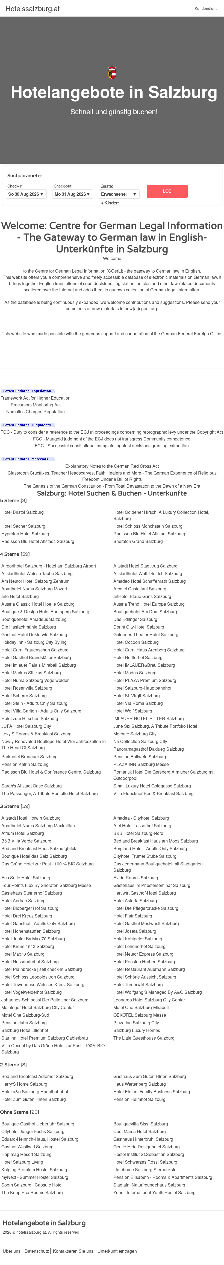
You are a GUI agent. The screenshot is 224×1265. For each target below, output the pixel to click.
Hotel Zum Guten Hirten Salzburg (33, 1099)
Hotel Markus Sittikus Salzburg (31, 672)
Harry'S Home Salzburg (24, 1084)
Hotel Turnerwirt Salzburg (138, 984)
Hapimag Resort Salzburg (26, 1154)
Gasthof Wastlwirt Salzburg (27, 1146)
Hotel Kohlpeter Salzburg (137, 938)
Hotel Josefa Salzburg (134, 931)
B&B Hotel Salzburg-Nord (138, 833)
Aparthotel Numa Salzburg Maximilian (38, 825)
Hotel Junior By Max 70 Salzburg (33, 938)
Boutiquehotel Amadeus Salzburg (34, 619)
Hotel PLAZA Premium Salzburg (144, 680)
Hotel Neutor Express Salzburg (143, 954)
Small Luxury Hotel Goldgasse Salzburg (152, 786)
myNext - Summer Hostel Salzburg (34, 1177)
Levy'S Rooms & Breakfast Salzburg (36, 733)
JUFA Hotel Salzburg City (26, 726)
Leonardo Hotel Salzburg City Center (149, 1000)
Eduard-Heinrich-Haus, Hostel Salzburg (39, 1139)
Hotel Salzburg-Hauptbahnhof (142, 688)
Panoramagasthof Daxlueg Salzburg (148, 749)
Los (167, 191)
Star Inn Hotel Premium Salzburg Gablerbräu (44, 1038)
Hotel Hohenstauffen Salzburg (30, 931)
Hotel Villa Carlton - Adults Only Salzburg (41, 711)
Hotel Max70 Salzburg (23, 954)
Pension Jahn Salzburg (24, 1022)
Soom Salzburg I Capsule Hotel (32, 1185)
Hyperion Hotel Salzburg (25, 533)
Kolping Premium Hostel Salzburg (34, 1169)
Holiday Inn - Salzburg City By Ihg (34, 642)
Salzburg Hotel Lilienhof (24, 1030)
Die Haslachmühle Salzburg (28, 627)
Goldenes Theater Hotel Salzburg (145, 634)
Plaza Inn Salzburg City (136, 1022)
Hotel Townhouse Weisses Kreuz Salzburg (42, 984)
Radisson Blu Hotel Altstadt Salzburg (149, 533)
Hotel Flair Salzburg (132, 916)
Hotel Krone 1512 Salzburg (27, 946)
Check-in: (15, 186)
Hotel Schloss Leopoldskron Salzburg (38, 977)
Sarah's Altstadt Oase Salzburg (31, 786)
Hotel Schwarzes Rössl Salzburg (145, 1162)
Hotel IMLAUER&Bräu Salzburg (144, 665)
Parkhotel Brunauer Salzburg (29, 756)
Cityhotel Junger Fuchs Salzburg (32, 1131)
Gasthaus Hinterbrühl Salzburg (143, 1139)
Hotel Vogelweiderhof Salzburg (31, 992)
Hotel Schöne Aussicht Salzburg (144, 977)
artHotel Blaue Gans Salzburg (142, 596)
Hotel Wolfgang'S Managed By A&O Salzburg (157, 992)
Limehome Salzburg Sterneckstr (144, 1169)
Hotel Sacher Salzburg (23, 526)
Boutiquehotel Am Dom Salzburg (145, 611)
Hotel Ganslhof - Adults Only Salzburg (38, 923)
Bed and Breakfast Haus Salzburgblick (38, 848)
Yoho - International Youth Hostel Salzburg (154, 1192)
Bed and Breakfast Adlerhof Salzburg (37, 1076)
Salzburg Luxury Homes (136, 1030)
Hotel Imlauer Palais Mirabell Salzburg (38, 665)
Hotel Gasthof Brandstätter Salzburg (36, 657)
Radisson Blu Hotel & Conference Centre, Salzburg (51, 772)
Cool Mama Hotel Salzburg (139, 1131)
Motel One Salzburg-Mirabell (141, 1007)
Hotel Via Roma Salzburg (138, 703)
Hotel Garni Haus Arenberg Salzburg (149, 650)
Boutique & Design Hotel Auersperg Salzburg (45, 611)
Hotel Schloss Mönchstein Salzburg (147, 526)
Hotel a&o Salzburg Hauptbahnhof (34, 1091)
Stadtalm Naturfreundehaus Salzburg (149, 1185)
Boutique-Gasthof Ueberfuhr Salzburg (37, 1124)
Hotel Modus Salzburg (135, 672)
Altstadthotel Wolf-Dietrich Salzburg (147, 573)
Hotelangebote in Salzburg (114, 91)
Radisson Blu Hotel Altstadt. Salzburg (37, 541)
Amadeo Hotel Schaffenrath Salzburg (149, 581)
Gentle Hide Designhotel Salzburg (146, 1146)
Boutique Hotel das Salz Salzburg (34, 856)
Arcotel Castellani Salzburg (139, 588)
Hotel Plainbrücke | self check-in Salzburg (41, 969)
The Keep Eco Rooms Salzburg (32, 1192)
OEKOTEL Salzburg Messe (139, 1015)
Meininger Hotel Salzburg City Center (37, 1007)
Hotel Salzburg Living (22, 1162)
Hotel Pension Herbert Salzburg (144, 961)
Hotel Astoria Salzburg (135, 900)
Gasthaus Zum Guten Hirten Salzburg (149, 1076)
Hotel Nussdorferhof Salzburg (30, 961)
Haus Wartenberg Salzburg (139, 1084)
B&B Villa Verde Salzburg (26, 841)
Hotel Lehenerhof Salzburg (139, 946)
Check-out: (63, 186)
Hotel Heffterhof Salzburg (138, 657)
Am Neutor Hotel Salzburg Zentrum (35, 581)
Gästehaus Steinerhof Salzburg (31, 893)
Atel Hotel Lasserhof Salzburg (142, 825)
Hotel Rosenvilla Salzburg (26, 688)
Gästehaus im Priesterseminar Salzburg (151, 885)
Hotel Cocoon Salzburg (136, 642)
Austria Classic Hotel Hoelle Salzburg (38, 604)
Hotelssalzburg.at (32, 8)
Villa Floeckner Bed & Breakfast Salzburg (153, 793)
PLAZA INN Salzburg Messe (141, 764)
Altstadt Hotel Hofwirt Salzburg (31, 818)
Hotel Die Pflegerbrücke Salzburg (145, 908)
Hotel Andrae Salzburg (23, 900)
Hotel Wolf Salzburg (132, 711)
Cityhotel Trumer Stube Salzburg (144, 856)
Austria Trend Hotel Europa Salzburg (149, 604)
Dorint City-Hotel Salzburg (138, 627)
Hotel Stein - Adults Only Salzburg (34, 703)
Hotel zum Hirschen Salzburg (29, 718)
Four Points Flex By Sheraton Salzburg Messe (46, 885)
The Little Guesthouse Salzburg (144, 1038)
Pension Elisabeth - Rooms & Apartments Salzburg (162, 1177)
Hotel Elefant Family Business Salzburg (151, 1091)
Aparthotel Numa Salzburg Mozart (34, 588)
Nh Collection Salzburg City (140, 741)
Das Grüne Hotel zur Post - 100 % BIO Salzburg (47, 864)
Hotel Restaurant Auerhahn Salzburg (149, 969)
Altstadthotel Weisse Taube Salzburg (37, 573)
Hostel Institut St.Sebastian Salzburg (148, 1154)
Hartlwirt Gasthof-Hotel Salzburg (144, 893)
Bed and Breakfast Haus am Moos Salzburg (155, 841)
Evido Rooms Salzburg (135, 877)
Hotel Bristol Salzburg (22, 512)
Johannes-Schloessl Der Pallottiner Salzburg (45, 1000)
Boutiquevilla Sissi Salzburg (140, 1124)
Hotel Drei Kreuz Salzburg (26, 916)
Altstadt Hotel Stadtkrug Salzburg (145, 566)
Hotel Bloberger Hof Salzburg (29, 908)
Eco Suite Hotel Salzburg (25, 877)
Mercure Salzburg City (135, 733)
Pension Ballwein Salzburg (139, 756)
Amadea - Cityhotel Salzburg (141, 818)
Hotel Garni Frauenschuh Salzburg (35, 650)
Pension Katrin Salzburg (25, 764)
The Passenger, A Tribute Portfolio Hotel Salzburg (49, 793)
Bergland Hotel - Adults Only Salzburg (150, 848)
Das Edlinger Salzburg (135, 619)
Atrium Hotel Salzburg (22, 833)
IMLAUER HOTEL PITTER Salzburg (148, 718)
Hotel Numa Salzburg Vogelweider (35, 680)
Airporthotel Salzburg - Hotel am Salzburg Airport (48, 566)
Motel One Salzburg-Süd (25, 1015)
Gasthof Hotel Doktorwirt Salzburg (34, 634)
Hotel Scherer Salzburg (24, 695)
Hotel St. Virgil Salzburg (136, 695)
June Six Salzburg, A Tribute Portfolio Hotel (155, 726)
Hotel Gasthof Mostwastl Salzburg (146, 923)
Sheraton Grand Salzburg (138, 541)
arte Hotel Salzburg (20, 596)
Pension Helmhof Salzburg (139, 1099)
